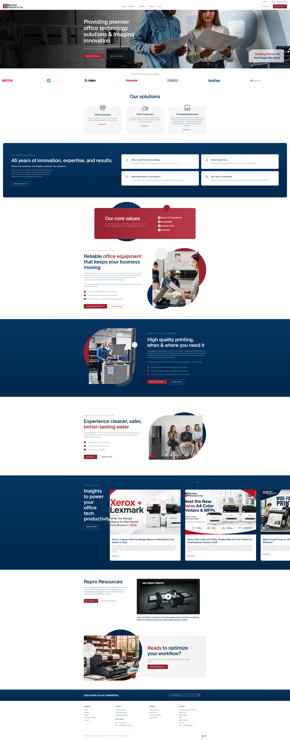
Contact (273, 1)
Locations (86, 720)
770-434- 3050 (122, 722)
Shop (159, 6)
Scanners (181, 722)
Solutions (131, 6)
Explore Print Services (156, 382)
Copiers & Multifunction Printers (187, 710)
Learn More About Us (20, 184)
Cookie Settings (126, 735)
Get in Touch (120, 719)
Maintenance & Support (122, 715)
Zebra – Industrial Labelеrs (186, 725)
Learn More (89, 457)
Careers (86, 715)
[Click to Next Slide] (197, 482)
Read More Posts (91, 526)
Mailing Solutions (183, 715)
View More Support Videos (108, 601)
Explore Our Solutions (116, 56)
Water (180, 717)
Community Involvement (90, 717)
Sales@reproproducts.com (125, 725)
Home (124, 6)
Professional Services (121, 712)
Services (151, 6)
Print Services (153, 712)
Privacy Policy (109, 735)
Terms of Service (117, 735)
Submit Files (266, 6)
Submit (198, 695)
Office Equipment (154, 710)
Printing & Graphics (121, 710)
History (86, 710)
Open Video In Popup (168, 596)
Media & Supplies (183, 720)
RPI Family (86, 712)
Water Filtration (153, 717)
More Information (90, 601)
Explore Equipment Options (94, 306)
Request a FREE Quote (93, 56)
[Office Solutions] (103, 120)
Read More (115, 556)
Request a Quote (279, 6)
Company (87, 706)
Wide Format (182, 712)
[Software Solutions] (187, 120)
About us (265, 1)
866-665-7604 (283, 1)
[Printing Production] (145, 120)
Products (141, 6)
